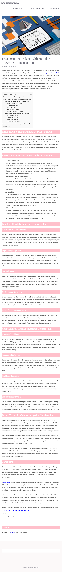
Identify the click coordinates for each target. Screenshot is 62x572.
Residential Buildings (12, 115)
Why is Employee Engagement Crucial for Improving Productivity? (20, 516)
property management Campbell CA (47, 73)
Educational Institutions (13, 121)
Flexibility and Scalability (13, 109)
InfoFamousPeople (10, 2)
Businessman (54, 9)
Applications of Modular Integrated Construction (17, 113)
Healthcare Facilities (12, 119)
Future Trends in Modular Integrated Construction (18, 124)
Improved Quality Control (14, 105)
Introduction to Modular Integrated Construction (17, 97)
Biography (16, 9)
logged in (12, 532)
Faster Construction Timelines (14, 103)
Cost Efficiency (11, 107)
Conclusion (7, 126)
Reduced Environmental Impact (15, 111)
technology (6, 482)
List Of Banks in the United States (11, 518)
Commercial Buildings (12, 117)
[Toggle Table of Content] (30, 94)
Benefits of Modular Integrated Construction (16, 101)
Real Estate (6, 514)
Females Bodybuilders (36, 9)
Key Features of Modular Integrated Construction (17, 99)
